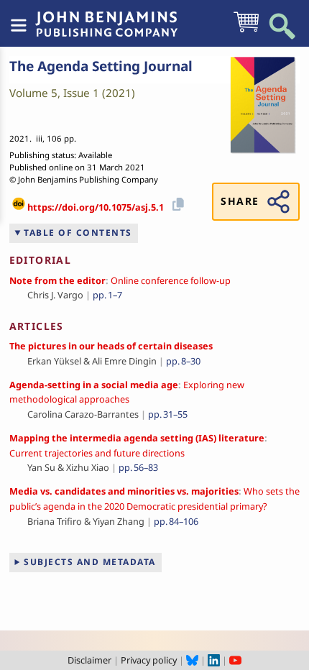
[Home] (106, 16)
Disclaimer (89, 659)
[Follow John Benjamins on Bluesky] (192, 659)
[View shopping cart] (246, 30)
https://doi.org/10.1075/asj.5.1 (95, 207)
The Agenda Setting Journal (101, 66)
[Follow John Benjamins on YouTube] (235, 659)
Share (240, 201)
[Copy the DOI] (176, 202)
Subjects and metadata (90, 562)
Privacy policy (149, 659)
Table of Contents (78, 232)
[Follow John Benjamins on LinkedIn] (214, 659)
